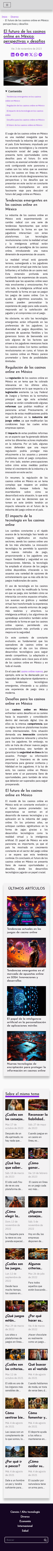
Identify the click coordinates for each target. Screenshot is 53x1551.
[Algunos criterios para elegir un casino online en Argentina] (38, 1253)
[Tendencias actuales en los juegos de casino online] (26, 911)
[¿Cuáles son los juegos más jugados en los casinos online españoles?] (15, 1253)
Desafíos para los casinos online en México (26, 119)
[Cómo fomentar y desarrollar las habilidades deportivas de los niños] (38, 1402)
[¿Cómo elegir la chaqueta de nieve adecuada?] (15, 1201)
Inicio (4, 16)
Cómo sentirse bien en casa (15, 1418)
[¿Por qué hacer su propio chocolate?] (38, 1305)
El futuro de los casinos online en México (24, 125)
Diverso (15, 16)
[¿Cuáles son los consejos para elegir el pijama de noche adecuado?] (15, 1104)
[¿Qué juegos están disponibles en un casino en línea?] (15, 1305)
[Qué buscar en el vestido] (38, 1354)
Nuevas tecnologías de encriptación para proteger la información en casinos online (26, 1067)
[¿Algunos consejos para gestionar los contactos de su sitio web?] (38, 1201)
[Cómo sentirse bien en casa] (15, 1402)
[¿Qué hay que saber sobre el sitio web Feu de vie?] (15, 1153)
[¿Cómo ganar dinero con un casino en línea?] (38, 1153)
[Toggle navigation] (7, 4)
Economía (25, 1521)
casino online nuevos (32, 671)
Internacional (25, 1526)
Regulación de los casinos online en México (26, 105)
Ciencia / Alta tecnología (25, 1512)
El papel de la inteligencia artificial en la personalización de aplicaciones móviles (26, 1022)
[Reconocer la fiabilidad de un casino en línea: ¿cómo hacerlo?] (38, 1104)
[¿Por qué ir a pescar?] (15, 1451)
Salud (25, 1531)
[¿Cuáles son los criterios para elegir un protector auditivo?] (15, 1354)
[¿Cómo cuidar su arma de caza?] (38, 1451)
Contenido (15, 91)
